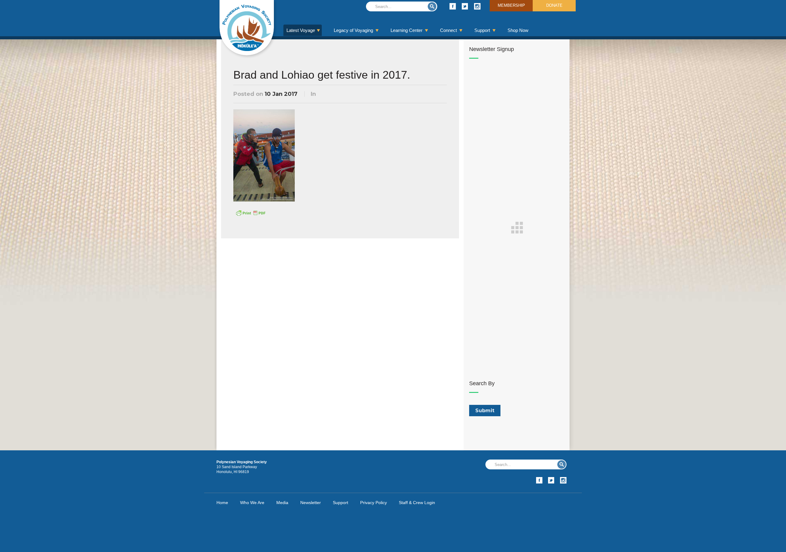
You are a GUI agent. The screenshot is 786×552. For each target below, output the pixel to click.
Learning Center (406, 30)
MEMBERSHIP (511, 5)
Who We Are (252, 502)
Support (482, 30)
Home (222, 502)
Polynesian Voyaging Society (247, 27)
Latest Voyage (300, 30)
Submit (432, 6)
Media (282, 502)
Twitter (465, 6)
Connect (448, 30)
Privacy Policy (373, 502)
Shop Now (518, 30)
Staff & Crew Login (417, 502)
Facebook (452, 6)
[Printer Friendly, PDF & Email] (250, 212)
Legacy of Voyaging (353, 30)
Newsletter (310, 502)
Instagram (477, 6)
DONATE (554, 5)
